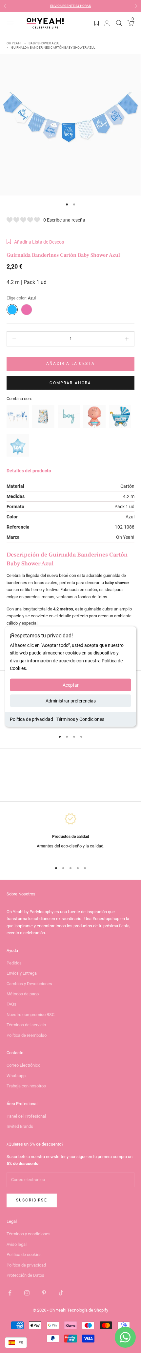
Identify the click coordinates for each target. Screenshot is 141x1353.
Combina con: (19, 398)
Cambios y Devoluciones (29, 983)
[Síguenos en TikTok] (61, 1293)
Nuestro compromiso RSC (30, 1014)
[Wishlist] (96, 23)
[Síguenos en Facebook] (10, 1293)
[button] (35, 242)
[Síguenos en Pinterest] (44, 1293)
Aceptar (71, 684)
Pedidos (14, 963)
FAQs (11, 1004)
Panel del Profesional (26, 1116)
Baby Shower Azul (44, 43)
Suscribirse (31, 1200)
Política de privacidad (31, 719)
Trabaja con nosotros (26, 1085)
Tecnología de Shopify (87, 1310)
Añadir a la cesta (70, 363)
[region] (70, 834)
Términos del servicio (26, 1024)
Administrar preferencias (71, 700)
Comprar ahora (70, 383)
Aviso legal (17, 1244)
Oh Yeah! (14, 43)
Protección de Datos (25, 1275)
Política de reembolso (27, 1035)
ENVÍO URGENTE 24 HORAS (70, 6)
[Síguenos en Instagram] (27, 1293)
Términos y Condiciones (80, 719)
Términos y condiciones (28, 1233)
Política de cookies (24, 1254)
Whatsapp (16, 1075)
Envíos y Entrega (22, 973)
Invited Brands (20, 1126)
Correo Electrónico (23, 1065)
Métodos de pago (23, 993)
